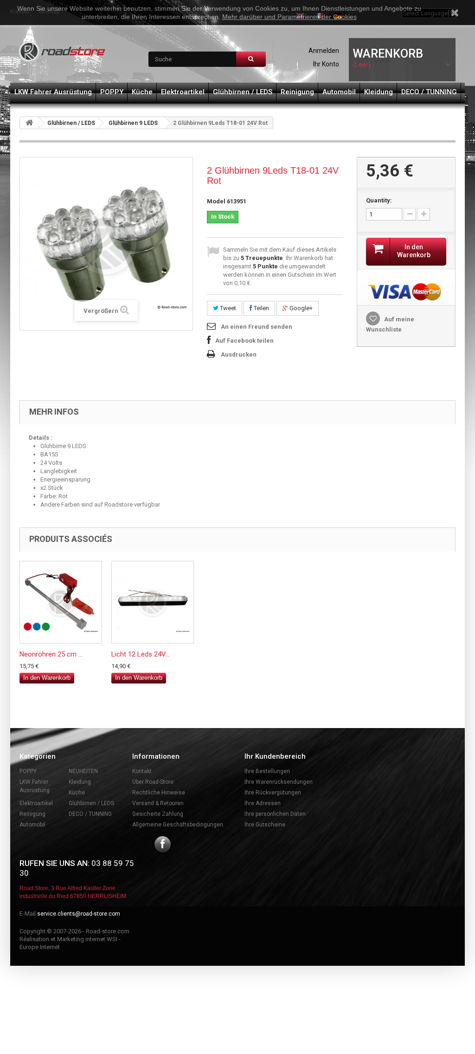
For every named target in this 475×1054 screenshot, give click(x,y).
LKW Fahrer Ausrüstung (53, 92)
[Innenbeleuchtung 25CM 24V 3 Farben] (60, 602)
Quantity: (379, 200)
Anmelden (323, 50)
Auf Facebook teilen (244, 340)
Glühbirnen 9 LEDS (133, 123)
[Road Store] (62, 52)
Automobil (339, 92)
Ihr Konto (326, 64)
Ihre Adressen (262, 803)
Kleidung (378, 92)
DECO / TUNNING (429, 92)
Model (216, 201)
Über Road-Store (152, 782)
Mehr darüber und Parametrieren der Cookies (289, 16)
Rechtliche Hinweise (158, 792)
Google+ (300, 308)
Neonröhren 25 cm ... (51, 654)
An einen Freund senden (256, 326)
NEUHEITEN (83, 771)
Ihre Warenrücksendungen (278, 782)
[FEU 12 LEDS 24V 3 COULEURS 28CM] (152, 602)
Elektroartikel (183, 92)
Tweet (227, 308)
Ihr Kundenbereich (275, 756)
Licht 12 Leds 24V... (140, 654)
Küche (142, 92)
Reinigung (297, 92)
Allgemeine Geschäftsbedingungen (177, 824)
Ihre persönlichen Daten (275, 814)
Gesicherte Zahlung (157, 814)
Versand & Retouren (158, 803)
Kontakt (142, 771)
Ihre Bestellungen (267, 771)
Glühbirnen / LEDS (242, 92)
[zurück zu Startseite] (29, 123)
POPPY (111, 92)
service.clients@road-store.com (78, 914)
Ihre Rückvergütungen (272, 792)
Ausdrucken (239, 354)
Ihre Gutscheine (264, 824)
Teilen (260, 308)
